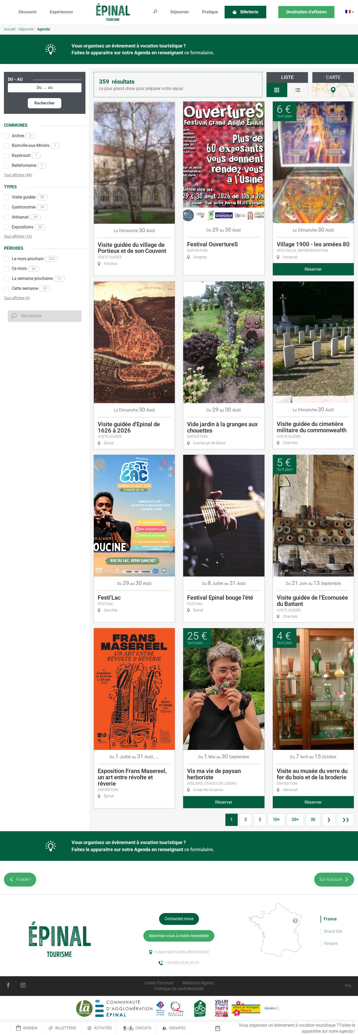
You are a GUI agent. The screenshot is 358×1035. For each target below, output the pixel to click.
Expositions (27, 227)
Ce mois (24, 268)
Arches (21, 135)
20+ (295, 819)
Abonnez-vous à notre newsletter (179, 935)
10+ (276, 819)
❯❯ (345, 819)
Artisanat (24, 217)
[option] (286, 1028)
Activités (103, 1028)
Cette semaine (29, 288)
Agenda (30, 1028)
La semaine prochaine (37, 278)
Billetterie (65, 1028)
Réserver (313, 269)
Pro (348, 985)
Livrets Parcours (158, 982)
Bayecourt (24, 155)
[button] (27, 12)
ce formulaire (198, 52)
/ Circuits (139, 1028)
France (330, 918)
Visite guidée (28, 197)
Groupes (177, 1028)
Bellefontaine (27, 165)
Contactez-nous (179, 918)
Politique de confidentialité (178, 988)
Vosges (331, 943)
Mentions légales (198, 982)
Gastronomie (28, 207)
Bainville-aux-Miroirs (34, 145)
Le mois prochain (33, 258)
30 (313, 819)
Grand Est (333, 931)
